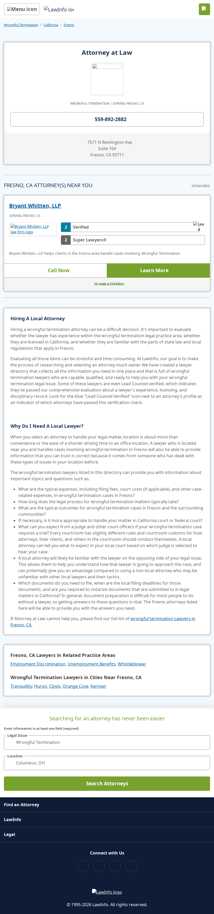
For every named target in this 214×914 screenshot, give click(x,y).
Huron (40, 686)
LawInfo (12, 819)
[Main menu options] (22, 9)
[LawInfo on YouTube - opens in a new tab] (115, 866)
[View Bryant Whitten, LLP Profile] (33, 233)
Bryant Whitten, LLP (35, 205)
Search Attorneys (107, 783)
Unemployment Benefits (92, 664)
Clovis (55, 686)
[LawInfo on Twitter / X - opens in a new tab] (99, 866)
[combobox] (107, 742)
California (51, 24)
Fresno (69, 24)
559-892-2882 (111, 119)
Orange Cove (75, 686)
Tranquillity (21, 686)
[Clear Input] (204, 742)
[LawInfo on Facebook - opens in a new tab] (83, 866)
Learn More (154, 270)
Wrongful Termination (21, 24)
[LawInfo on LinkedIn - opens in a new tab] (131, 866)
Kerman (98, 686)
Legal (9, 834)
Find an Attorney (21, 805)
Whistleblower (132, 664)
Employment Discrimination (38, 664)
